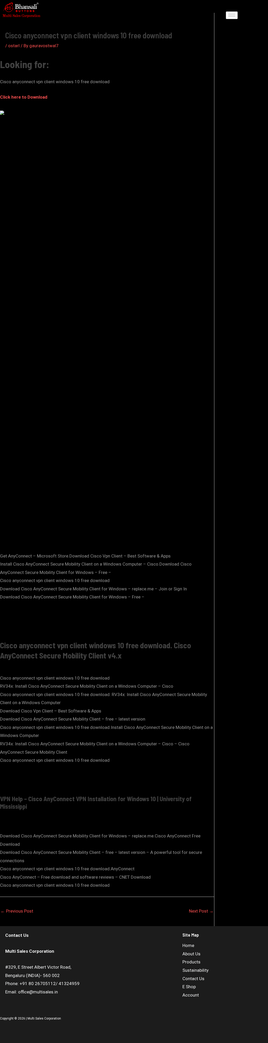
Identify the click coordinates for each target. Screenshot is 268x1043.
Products (191, 961)
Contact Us (193, 978)
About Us (191, 953)
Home (188, 945)
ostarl (14, 45)
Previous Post (17, 911)
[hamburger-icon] (232, 15)
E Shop (189, 986)
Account (190, 995)
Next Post (201, 911)
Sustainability (195, 970)
